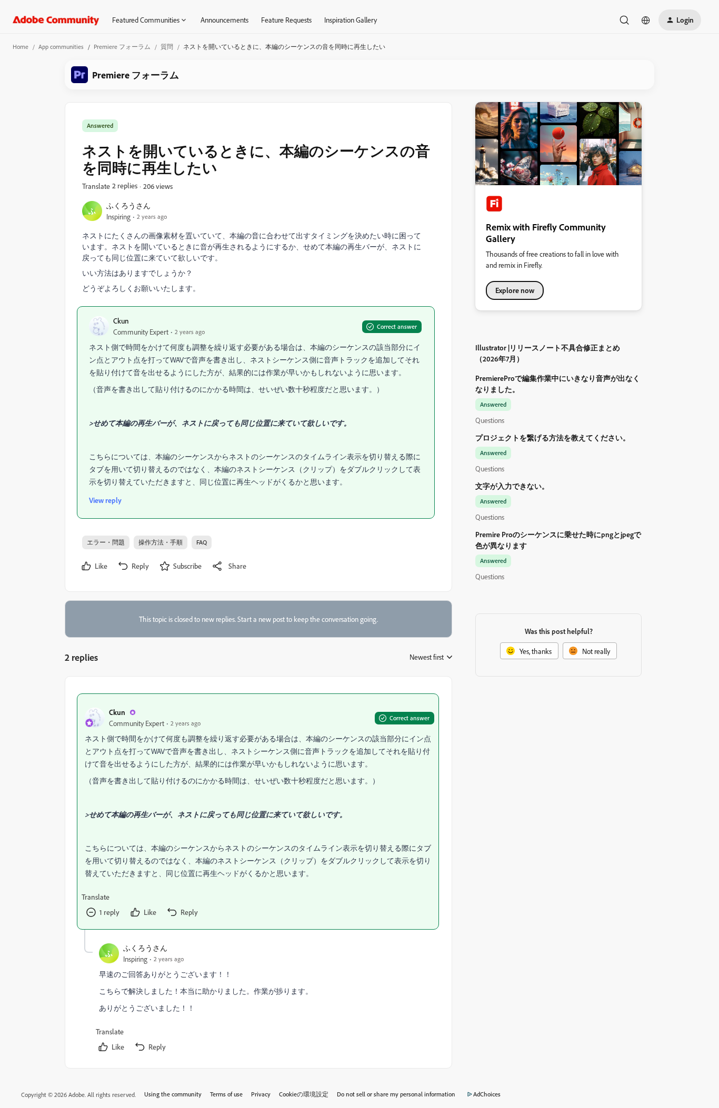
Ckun (121, 320)
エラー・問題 (106, 542)
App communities (61, 47)
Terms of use (226, 1094)
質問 (167, 47)
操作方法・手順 (160, 542)
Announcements (224, 19)
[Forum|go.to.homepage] (56, 20)
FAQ (201, 542)
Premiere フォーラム (122, 47)
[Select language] (645, 20)
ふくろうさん (128, 205)
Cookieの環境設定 (303, 1094)
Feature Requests (286, 19)
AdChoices (487, 1094)
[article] (258, 811)
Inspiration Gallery (350, 19)
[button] (679, 20)
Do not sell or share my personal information (396, 1094)
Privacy (261, 1094)
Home (20, 47)
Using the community (173, 1094)
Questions (489, 420)
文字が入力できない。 (512, 485)
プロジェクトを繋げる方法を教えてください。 (552, 437)
